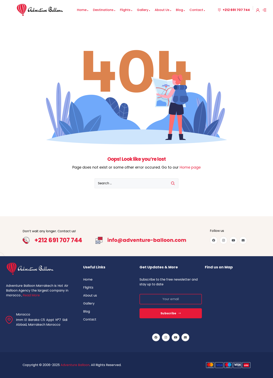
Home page (190, 167)
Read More (31, 295)
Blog (179, 10)
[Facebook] (214, 240)
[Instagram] (223, 240)
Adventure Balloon (75, 365)
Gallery (142, 10)
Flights (125, 10)
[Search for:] (136, 183)
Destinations (103, 10)
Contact (196, 10)
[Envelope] (243, 240)
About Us (162, 10)
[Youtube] (233, 240)
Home (82, 10)
